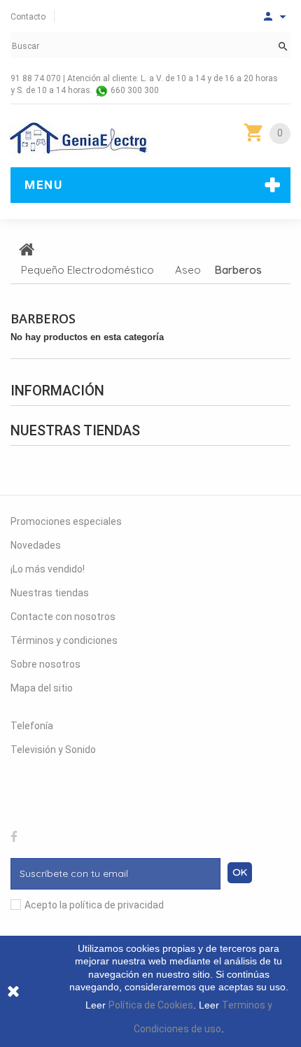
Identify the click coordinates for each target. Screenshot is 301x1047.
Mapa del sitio (41, 688)
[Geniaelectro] (79, 138)
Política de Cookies (150, 1005)
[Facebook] (14, 835)
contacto (28, 17)
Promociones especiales (66, 521)
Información (57, 390)
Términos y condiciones (64, 640)
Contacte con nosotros (62, 616)
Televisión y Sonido (53, 749)
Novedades (35, 545)
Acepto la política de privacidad (94, 905)
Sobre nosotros (45, 664)
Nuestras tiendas (75, 430)
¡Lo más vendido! (47, 569)
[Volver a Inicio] (26, 249)
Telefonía (31, 725)
